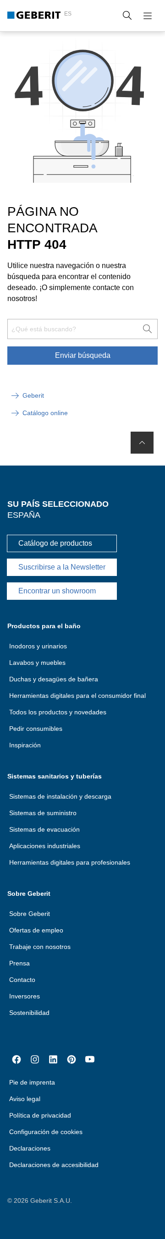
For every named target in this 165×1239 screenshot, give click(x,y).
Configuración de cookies (45, 1131)
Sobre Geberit (29, 913)
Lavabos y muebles (37, 662)
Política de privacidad (40, 1115)
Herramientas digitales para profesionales (69, 862)
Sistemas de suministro (43, 813)
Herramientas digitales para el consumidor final (77, 695)
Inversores (24, 996)
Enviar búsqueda (82, 355)
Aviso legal (24, 1098)
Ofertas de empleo (36, 930)
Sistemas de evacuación (44, 829)
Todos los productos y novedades (57, 712)
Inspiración (25, 745)
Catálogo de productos (55, 543)
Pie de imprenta (32, 1082)
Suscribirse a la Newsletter (61, 567)
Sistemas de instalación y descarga (60, 796)
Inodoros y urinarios (38, 646)
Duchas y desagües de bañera (53, 679)
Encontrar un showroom (57, 591)
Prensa (19, 963)
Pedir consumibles (35, 728)
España (23, 515)
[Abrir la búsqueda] (127, 15)
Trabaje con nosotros (40, 946)
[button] (127, 15)
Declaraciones (29, 1148)
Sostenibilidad (29, 1012)
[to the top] (142, 443)
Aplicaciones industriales (44, 846)
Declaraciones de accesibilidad (54, 1164)
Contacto (22, 979)
